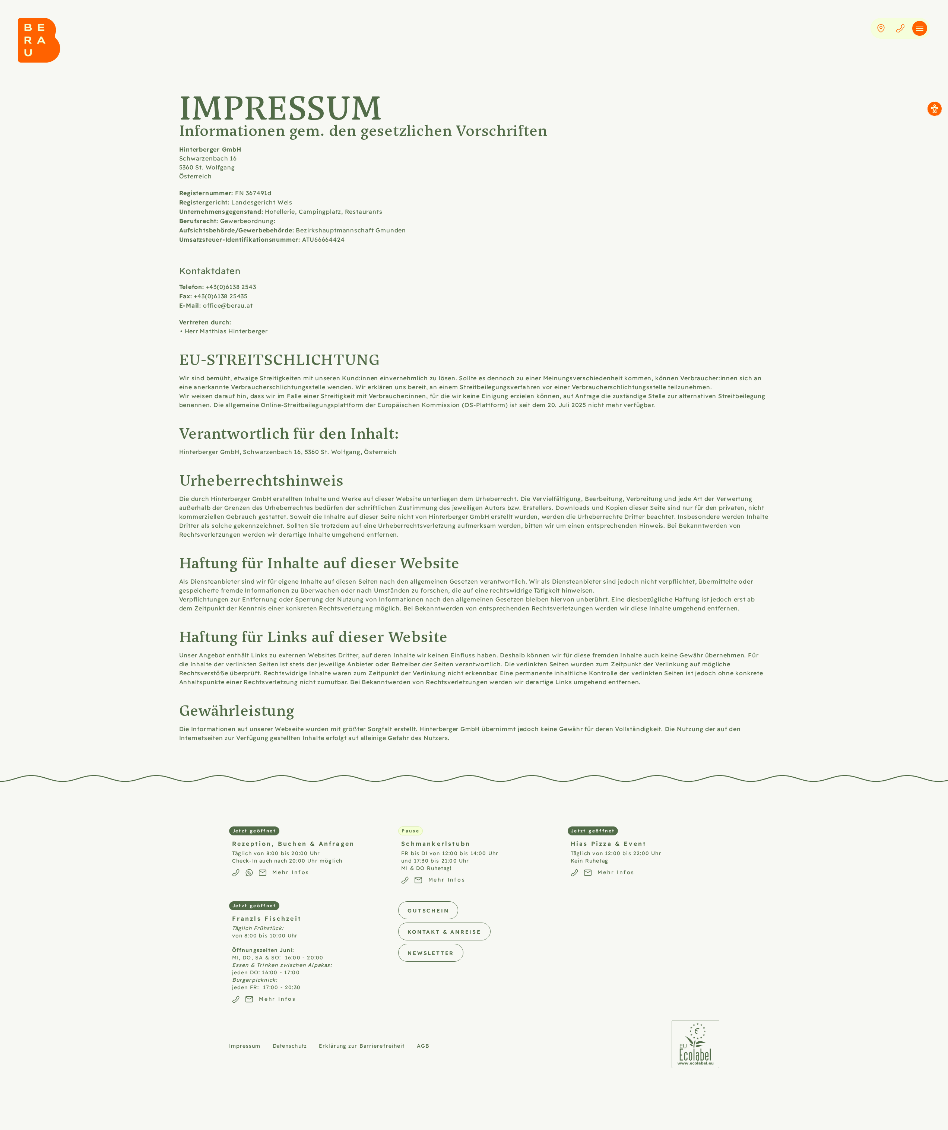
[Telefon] (900, 28)
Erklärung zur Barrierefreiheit (362, 1045)
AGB (423, 1045)
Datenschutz (290, 1045)
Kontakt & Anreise (444, 931)
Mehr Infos (291, 872)
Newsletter (431, 952)
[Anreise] (881, 28)
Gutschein (428, 910)
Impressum (245, 1045)
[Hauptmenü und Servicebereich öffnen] (919, 28)
